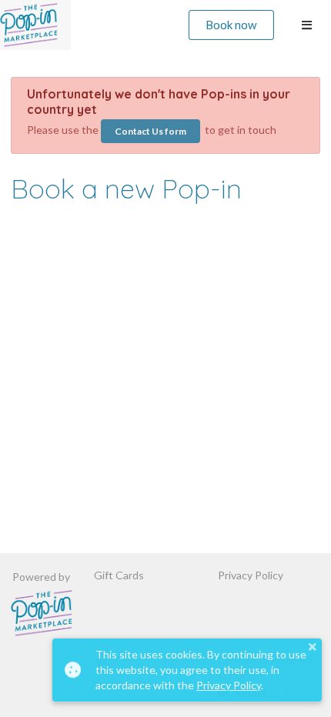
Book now (231, 25)
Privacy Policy (250, 575)
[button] (312, 647)
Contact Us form (150, 131)
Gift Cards (119, 575)
